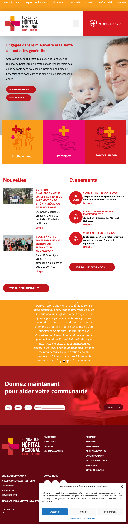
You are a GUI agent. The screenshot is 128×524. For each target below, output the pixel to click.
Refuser (82, 511)
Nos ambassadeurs (53, 451)
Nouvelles (76, 2)
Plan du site (50, 437)
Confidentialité (75, 518)
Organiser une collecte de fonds (18, 481)
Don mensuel (8, 490)
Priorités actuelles (96, 451)
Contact (89, 2)
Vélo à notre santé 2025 (99, 233)
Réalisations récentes (97, 460)
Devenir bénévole (95, 470)
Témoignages (92, 465)
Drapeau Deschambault (36, 2)
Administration (59, 2)
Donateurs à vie (9, 495)
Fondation (91, 437)
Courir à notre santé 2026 (100, 192)
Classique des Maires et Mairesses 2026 (99, 213)
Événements (50, 442)
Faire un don (8, 486)
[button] (121, 486)
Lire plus (40, 228)
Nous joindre (92, 446)
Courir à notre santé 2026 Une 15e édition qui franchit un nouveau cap (48, 243)
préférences (110, 511)
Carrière (48, 446)
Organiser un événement (14, 476)
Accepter (54, 511)
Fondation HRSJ (12, 2)
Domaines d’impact (95, 456)
